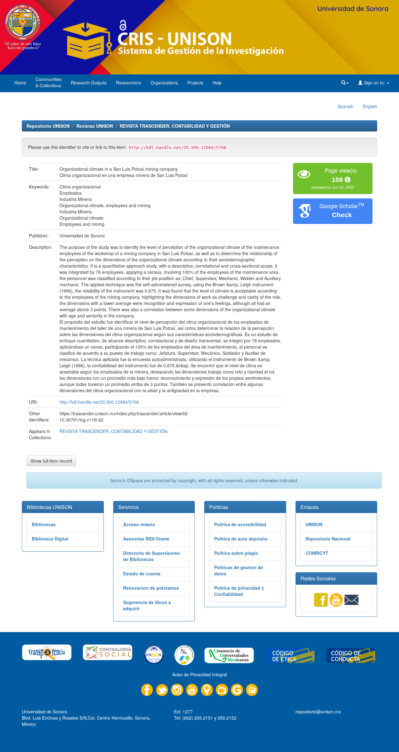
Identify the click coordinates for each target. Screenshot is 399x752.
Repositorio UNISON (48, 126)
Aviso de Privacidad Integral (199, 674)
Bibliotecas (44, 524)
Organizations (164, 82)
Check (342, 214)
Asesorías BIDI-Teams (146, 538)
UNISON (313, 524)
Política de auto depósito (241, 538)
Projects (195, 82)
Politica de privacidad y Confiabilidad (239, 591)
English (370, 106)
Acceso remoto (139, 524)
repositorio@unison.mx (318, 711)
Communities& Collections (48, 82)
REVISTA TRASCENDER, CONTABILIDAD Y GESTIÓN (175, 126)
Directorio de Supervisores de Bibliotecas (151, 556)
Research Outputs (89, 82)
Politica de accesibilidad (240, 524)
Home (20, 82)
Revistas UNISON (94, 126)
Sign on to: (374, 82)
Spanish (345, 106)
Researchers (128, 82)
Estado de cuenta (142, 573)
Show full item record (51, 461)
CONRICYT (316, 553)
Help (217, 82)
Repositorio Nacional (327, 538)
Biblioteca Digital (50, 538)
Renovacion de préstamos (151, 588)
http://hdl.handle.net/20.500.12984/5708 (99, 402)
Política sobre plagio (236, 553)
